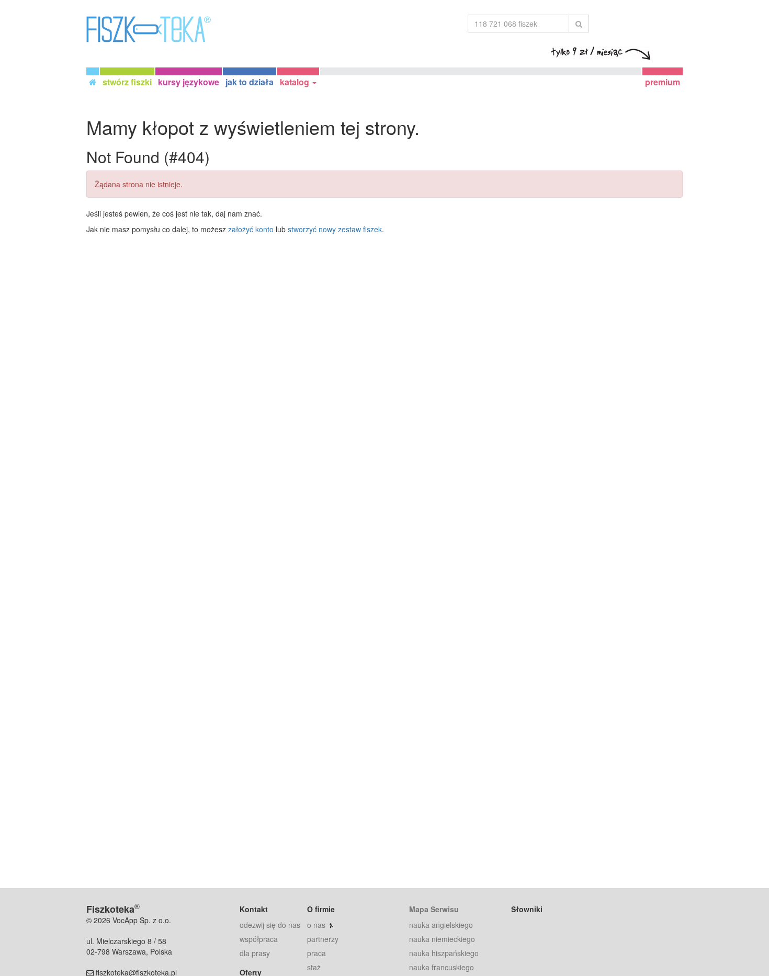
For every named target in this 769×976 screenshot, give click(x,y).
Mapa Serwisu (434, 909)
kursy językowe (188, 82)
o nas (316, 925)
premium (662, 82)
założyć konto (251, 229)
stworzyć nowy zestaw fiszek (335, 229)
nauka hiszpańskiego (444, 953)
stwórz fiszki (127, 82)
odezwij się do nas (270, 925)
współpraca (259, 939)
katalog (295, 82)
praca (316, 953)
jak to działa (249, 82)
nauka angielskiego (441, 925)
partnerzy (322, 939)
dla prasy (255, 953)
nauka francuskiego (441, 967)
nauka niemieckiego (442, 939)
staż (314, 967)
